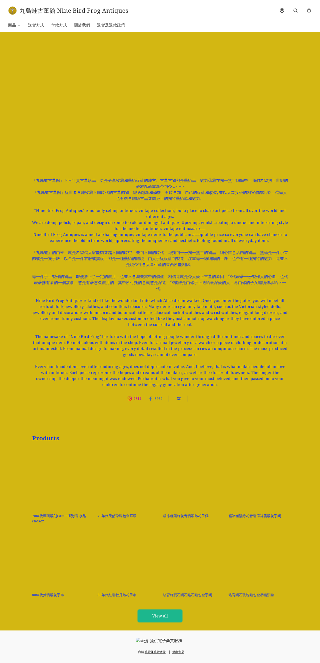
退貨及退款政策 (111, 25)
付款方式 (59, 25)
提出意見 (178, 652)
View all (160, 616)
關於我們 (82, 25)
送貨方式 (36, 25)
